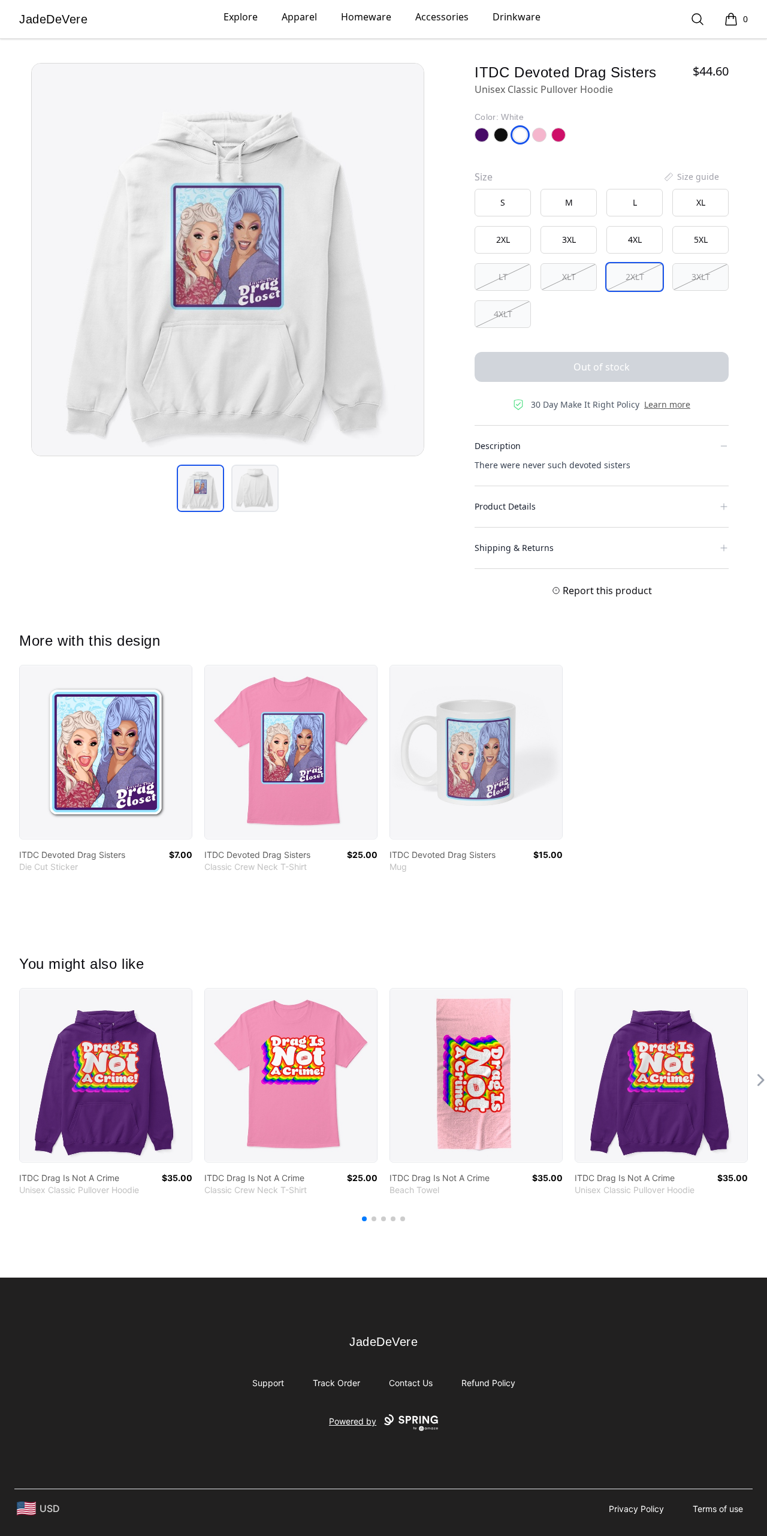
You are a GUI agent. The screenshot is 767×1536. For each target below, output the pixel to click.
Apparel (299, 16)
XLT (569, 276)
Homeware (366, 16)
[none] (691, 177)
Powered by (352, 1421)
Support (268, 1383)
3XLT (700, 276)
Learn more (667, 404)
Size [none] (484, 176)
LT (503, 276)
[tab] (200, 488)
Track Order (336, 1383)
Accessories (442, 16)
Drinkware (516, 16)
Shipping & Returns (514, 547)
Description (498, 445)
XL (700, 202)
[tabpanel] (227, 259)
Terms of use (718, 1509)
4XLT (503, 314)
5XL (701, 239)
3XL (569, 239)
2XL (503, 239)
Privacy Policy (636, 1509)
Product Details (505, 506)
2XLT (635, 276)
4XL (635, 239)
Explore (241, 16)
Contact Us (411, 1383)
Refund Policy (488, 1383)
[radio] (503, 202)
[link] (106, 752)
